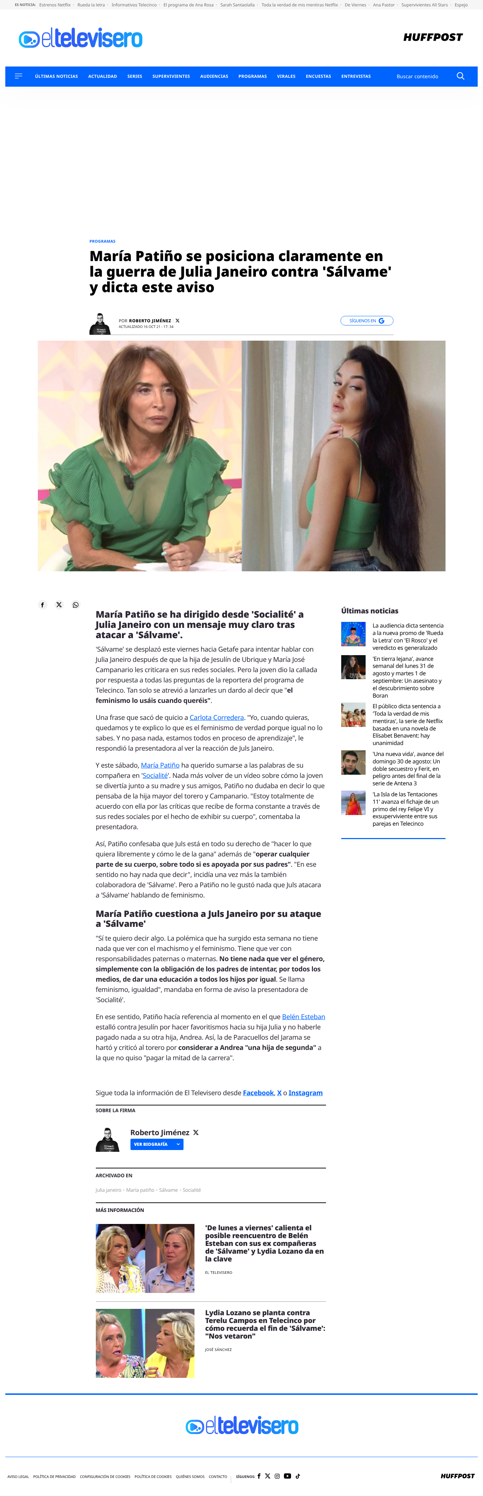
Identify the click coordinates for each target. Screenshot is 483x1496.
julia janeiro (108, 1190)
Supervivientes (171, 76)
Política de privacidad (54, 1476)
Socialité (155, 775)
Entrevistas (356, 76)
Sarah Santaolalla (238, 5)
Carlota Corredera (217, 717)
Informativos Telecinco (135, 5)
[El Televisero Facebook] (259, 1476)
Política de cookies (153, 1476)
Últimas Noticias (56, 76)
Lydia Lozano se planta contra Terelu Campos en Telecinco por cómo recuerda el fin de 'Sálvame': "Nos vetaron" (265, 1324)
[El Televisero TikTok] (298, 1477)
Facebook (258, 1092)
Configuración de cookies (105, 1476)
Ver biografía (151, 1144)
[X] (177, 321)
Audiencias (214, 76)
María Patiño (160, 765)
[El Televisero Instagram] (277, 1477)
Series (134, 76)
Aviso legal (18, 1476)
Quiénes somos (190, 1476)
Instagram (306, 1092)
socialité (192, 1190)
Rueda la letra (91, 5)
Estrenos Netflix (55, 5)
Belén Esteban (303, 1016)
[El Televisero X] (267, 1476)
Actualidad (102, 76)
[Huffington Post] (433, 38)
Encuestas (318, 76)
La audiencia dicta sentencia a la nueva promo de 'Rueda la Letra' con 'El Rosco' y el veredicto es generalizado (408, 636)
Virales (286, 76)
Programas (253, 76)
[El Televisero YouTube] (287, 1476)
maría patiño (140, 1190)
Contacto (218, 1476)
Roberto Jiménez (150, 321)
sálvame (168, 1190)
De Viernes (356, 5)
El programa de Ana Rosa (189, 5)
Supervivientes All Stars (425, 5)
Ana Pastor (384, 5)
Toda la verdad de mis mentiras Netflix (300, 5)
